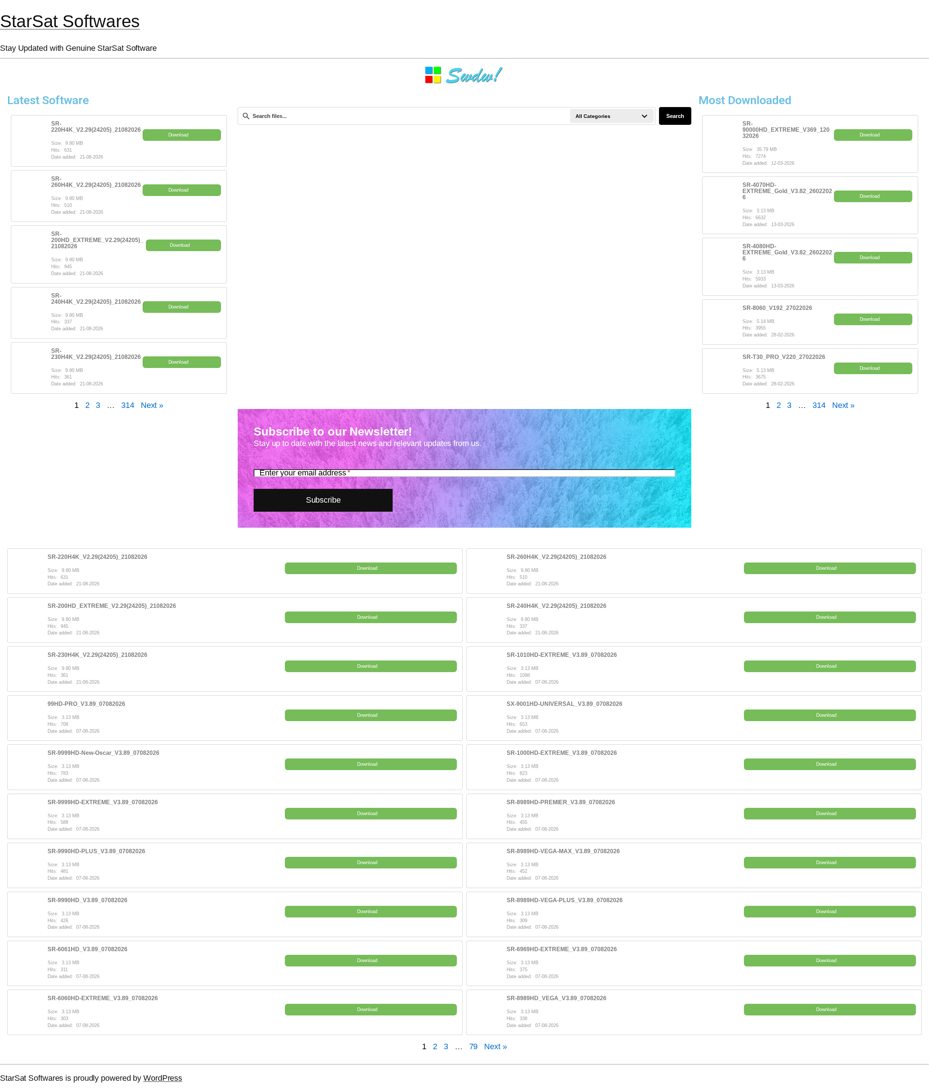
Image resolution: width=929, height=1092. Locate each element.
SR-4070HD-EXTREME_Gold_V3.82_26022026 (787, 191)
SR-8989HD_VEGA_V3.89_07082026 (556, 998)
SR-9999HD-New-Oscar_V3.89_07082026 (103, 753)
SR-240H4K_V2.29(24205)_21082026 (96, 299)
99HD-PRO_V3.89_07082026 (86, 704)
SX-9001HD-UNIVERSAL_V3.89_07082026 (564, 704)
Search (675, 116)
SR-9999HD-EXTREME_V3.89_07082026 (103, 802)
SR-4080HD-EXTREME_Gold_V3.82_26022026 (787, 252)
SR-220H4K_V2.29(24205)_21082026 (96, 126)
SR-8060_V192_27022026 (777, 308)
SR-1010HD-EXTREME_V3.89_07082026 (562, 655)
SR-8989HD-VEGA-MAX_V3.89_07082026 (563, 851)
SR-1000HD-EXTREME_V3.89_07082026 (562, 753)
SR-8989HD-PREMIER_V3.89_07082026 (561, 802)
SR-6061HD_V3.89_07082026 (87, 949)
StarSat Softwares (70, 21)
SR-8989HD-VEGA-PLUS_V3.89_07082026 (565, 900)
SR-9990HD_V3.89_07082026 (87, 900)
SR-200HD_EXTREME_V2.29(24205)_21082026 (97, 240)
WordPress (162, 1078)
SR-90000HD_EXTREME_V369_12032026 (786, 129)
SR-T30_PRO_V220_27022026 (783, 357)
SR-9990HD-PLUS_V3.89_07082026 (96, 851)
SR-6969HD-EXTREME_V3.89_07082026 (562, 949)
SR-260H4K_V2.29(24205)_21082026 (96, 182)
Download (178, 135)
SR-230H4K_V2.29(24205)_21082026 (96, 354)
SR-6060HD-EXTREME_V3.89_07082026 (103, 998)
